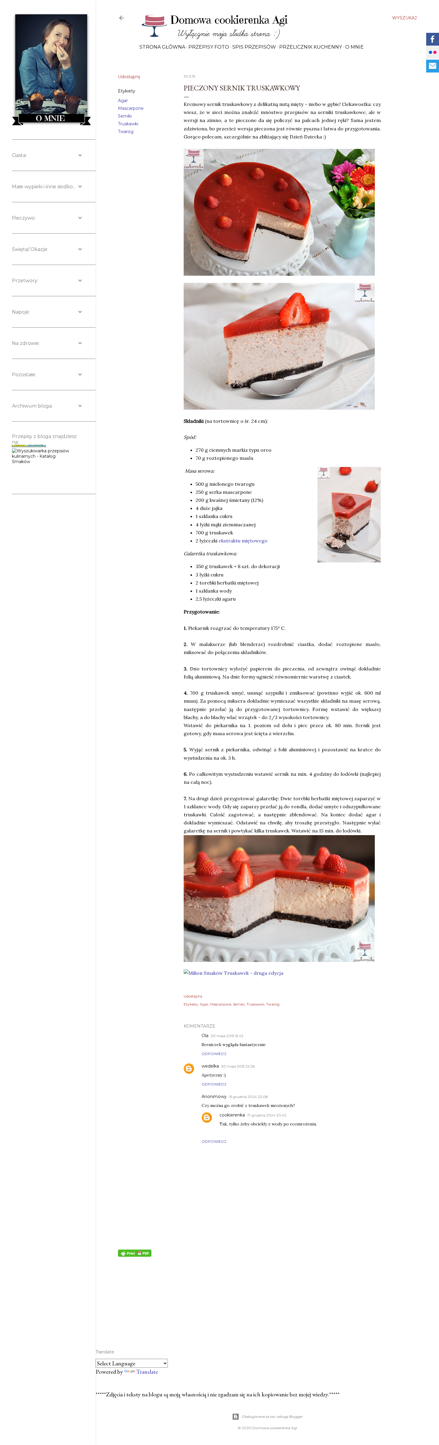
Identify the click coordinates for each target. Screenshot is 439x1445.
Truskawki (128, 124)
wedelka (210, 1066)
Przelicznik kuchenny (310, 47)
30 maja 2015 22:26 (238, 1066)
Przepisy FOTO (208, 47)
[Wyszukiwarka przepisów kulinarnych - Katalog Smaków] (40, 446)
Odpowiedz (214, 1053)
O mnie (354, 47)
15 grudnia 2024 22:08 (248, 1096)
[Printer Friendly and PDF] (134, 1255)
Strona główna (162, 47)
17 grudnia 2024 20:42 (266, 1115)
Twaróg (125, 131)
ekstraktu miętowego (243, 541)
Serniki (125, 116)
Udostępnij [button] (129, 76)
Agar (123, 100)
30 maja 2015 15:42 (227, 1036)
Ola (205, 1035)
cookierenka (232, 1115)
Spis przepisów (254, 47)
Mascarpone (131, 108)
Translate (147, 1371)
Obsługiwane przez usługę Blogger (272, 1416)
